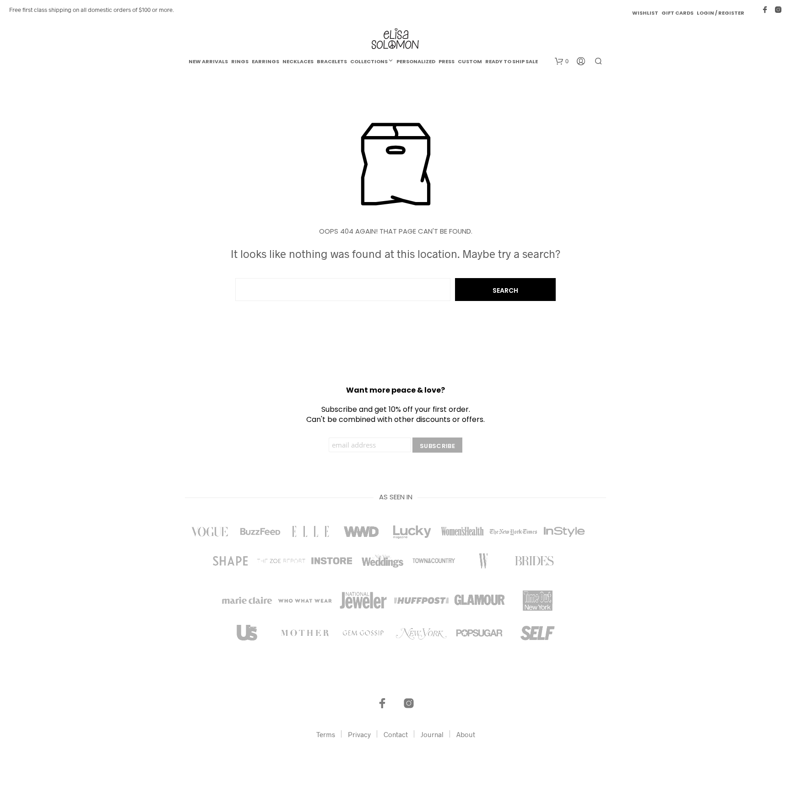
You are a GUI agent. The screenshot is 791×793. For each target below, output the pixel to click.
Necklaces (298, 61)
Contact (396, 734)
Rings (240, 61)
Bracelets (332, 61)
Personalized (415, 61)
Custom (470, 61)
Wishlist (645, 12)
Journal (432, 734)
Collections (369, 61)
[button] (562, 61)
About (465, 734)
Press (447, 61)
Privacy (359, 734)
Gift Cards (677, 12)
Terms (325, 734)
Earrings (265, 61)
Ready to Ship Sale (511, 61)
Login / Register (720, 12)
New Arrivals (208, 61)
